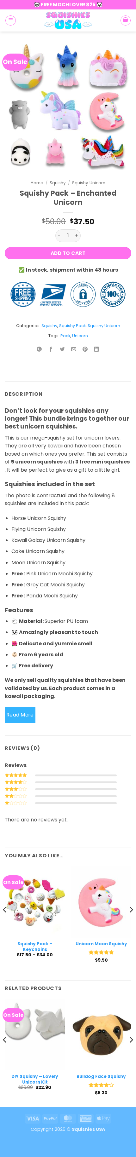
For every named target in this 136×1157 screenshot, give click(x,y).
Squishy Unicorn (88, 183)
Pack (65, 335)
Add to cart (68, 253)
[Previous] (5, 922)
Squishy (58, 183)
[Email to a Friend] (74, 350)
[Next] (131, 922)
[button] (10, 20)
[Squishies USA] (68, 20)
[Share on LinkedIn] (96, 350)
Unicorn (80, 335)
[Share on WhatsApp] (39, 350)
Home (37, 183)
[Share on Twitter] (62, 350)
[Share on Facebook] (51, 350)
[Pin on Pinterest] (85, 350)
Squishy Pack (72, 325)
